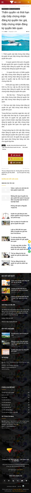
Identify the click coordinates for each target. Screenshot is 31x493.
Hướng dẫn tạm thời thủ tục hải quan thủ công (22, 171)
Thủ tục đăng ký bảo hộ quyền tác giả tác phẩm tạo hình (19, 263)
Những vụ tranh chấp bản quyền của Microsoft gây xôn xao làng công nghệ (19, 343)
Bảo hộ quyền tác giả (14, 9)
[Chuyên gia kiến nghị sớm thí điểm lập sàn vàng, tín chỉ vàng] (6, 290)
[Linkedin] (13, 480)
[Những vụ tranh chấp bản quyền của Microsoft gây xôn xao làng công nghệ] (6, 343)
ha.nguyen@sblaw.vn (10, 367)
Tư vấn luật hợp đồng (7, 410)
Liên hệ (19, 486)
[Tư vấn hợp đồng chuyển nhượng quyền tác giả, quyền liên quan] (6, 239)
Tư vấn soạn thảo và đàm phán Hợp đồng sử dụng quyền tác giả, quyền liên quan (20, 247)
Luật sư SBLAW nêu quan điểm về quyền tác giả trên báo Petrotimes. (19, 231)
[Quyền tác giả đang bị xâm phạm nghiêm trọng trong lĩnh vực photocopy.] (6, 216)
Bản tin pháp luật (6, 405)
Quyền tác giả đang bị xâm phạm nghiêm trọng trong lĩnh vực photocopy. (20, 215)
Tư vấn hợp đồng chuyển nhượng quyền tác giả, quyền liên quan (19, 239)
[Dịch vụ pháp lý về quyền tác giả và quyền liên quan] (6, 223)
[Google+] (9, 480)
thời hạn (4, 149)
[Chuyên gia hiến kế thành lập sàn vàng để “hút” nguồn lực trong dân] (6, 298)
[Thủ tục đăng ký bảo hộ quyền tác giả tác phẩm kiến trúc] (6, 255)
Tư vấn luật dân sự (6, 407)
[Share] (17, 480)
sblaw (5, 31)
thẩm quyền (25, 147)
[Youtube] (26, 480)
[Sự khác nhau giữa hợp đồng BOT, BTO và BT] (5, 352)
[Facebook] (4, 480)
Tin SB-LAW (4, 397)
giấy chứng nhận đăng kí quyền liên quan (11, 147)
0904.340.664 (9, 365)
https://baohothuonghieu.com (19, 491)
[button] (28, 2)
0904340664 (20, 469)
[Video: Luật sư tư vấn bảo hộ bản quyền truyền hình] (6, 190)
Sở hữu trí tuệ (5, 9)
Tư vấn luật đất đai (6, 402)
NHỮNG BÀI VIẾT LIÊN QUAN (10, 179)
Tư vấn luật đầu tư (6, 400)
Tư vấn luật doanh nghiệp (8, 392)
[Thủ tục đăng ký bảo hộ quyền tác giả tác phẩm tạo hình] (6, 263)
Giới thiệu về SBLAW (11, 486)
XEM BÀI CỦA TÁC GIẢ (8, 183)
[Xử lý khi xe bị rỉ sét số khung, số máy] (6, 335)
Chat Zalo (16, 365)
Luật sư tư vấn (5, 395)
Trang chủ (4, 6)
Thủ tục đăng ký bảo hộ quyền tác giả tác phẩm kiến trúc (8, 172)
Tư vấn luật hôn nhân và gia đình (10, 412)
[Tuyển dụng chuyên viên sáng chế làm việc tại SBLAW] (6, 283)
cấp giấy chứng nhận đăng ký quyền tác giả (16, 145)
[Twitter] (22, 480)
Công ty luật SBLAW (17, 489)
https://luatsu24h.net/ (11, 321)
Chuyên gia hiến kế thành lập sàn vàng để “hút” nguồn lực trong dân (20, 298)
